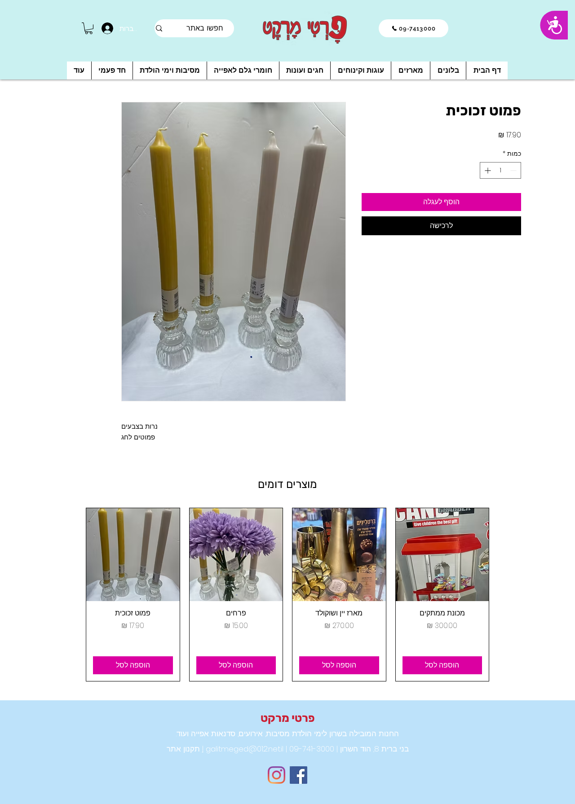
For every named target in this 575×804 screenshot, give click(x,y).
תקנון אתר (183, 748)
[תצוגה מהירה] (442, 555)
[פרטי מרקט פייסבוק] (298, 775)
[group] (287, 594)
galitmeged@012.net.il (243, 748)
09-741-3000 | (308, 748)
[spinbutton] (500, 170)
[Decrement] (514, 170)
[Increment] (486, 170)
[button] (89, 28)
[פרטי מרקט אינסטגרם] (276, 775)
